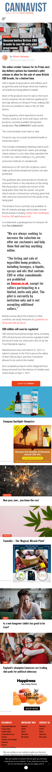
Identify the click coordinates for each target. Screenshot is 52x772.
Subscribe (24, 734)
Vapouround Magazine (9, 726)
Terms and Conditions (9, 747)
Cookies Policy (6, 731)
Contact (4, 736)
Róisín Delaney (21, 56)
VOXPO (23, 728)
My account (25, 736)
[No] (49, 764)
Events (23, 731)
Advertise (5, 742)
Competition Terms (8, 734)
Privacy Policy (6, 728)
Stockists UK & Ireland (9, 739)
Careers (4, 744)
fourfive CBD (8, 216)
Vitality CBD (31, 213)
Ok (26, 768)
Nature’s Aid (25, 216)
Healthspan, (43, 213)
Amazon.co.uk (19, 283)
